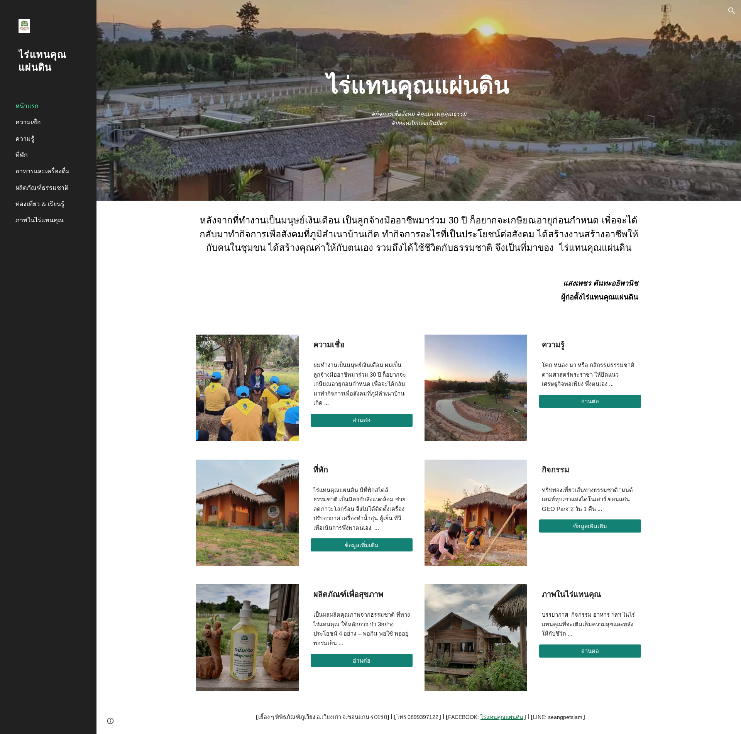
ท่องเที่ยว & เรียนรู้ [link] (39, 204)
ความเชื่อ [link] (28, 122)
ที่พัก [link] (21, 155)
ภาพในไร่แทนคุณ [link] (39, 220)
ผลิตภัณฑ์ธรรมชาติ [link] (41, 187)
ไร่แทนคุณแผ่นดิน (501, 717)
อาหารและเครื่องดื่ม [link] (42, 171)
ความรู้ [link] (24, 138)
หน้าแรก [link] (27, 106)
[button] (731, 11)
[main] (418, 86)
